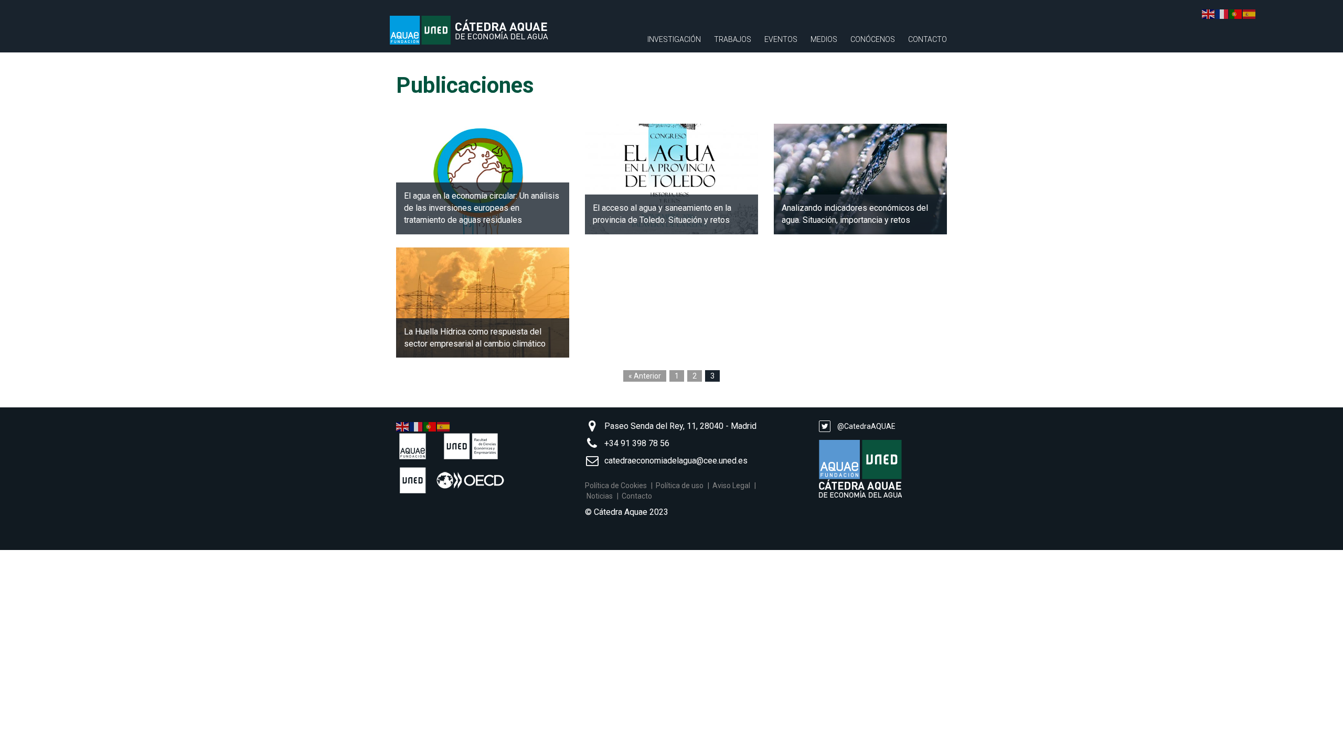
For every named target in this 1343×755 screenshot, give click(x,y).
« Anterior (644, 376)
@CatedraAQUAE (866, 426)
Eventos (780, 39)
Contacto (927, 39)
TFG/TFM (730, 84)
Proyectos (668, 102)
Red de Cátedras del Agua (868, 112)
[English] (403, 426)
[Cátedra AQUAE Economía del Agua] (477, 30)
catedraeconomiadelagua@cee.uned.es (676, 461)
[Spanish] (444, 426)
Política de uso (680, 485)
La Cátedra (871, 65)
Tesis (724, 65)
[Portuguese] (430, 426)
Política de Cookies (616, 485)
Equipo (863, 84)
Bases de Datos (676, 120)
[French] (416, 426)
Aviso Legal (731, 485)
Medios (824, 39)
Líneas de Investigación (692, 65)
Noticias (600, 496)
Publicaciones (674, 84)
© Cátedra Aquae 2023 (626, 512)
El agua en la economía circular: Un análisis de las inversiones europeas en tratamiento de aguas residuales (481, 208)
